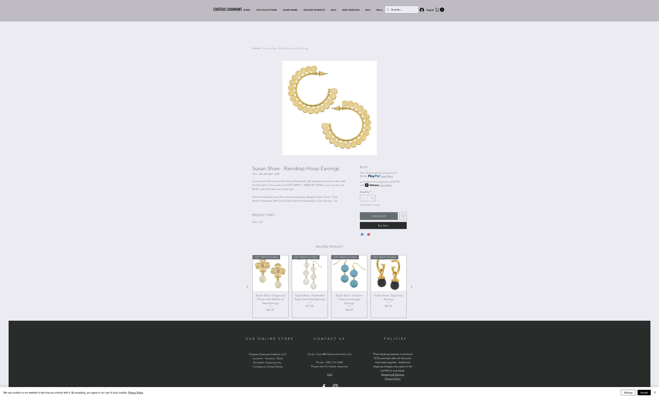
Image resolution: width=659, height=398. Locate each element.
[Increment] (373, 198)
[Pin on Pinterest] (369, 234)
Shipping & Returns (392, 374)
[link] (440, 10)
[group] (329, 286)
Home (256, 48)
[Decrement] (362, 198)
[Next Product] (411, 287)
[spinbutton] (368, 198)
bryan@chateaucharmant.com (334, 354)
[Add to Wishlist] (403, 216)
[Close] (655, 392)
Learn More (387, 176)
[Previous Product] (247, 287)
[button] (290, 10)
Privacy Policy (393, 378)
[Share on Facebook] (362, 234)
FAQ (329, 374)
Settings (628, 392)
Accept (644, 392)
